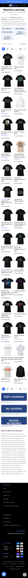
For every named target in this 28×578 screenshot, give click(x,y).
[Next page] (24, 49)
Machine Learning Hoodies (13, 414)
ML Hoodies (19, 28)
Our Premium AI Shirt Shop (10, 505)
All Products (6, 518)
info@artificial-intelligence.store (16, 533)
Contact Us (6, 495)
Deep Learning (7, 32)
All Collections (7, 521)
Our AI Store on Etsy (8, 502)
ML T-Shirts (6, 28)
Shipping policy (20, 566)
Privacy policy (21, 563)
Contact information (14, 569)
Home (4, 488)
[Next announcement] (25, 1)
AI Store (16, 561)
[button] (3, 5)
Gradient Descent (7, 38)
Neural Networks (19, 32)
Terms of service (10, 566)
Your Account (6, 491)
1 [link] (3, 49)
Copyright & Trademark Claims (11, 525)
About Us (5, 498)
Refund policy (12, 563)
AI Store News (7, 514)
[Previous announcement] (3, 1)
